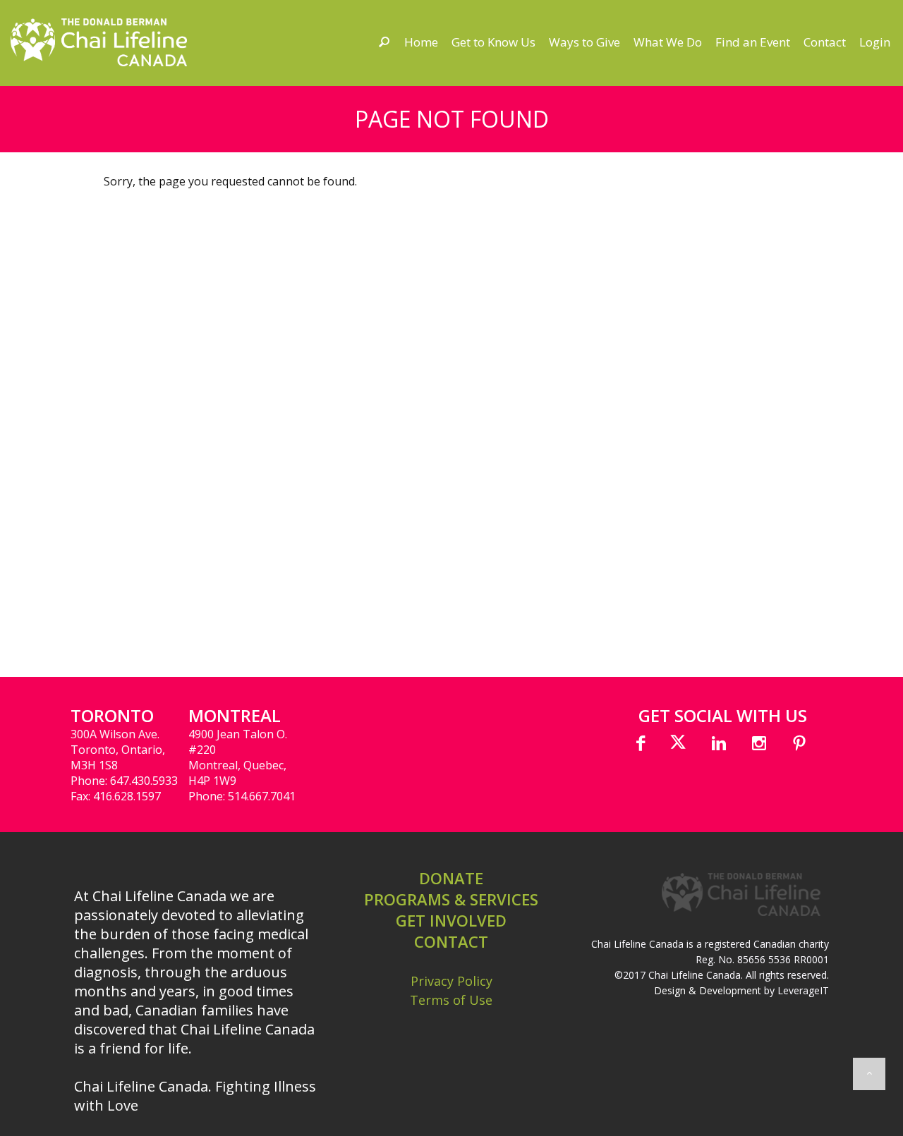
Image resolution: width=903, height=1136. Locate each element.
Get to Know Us (493, 42)
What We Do (668, 42)
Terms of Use (451, 999)
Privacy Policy (451, 980)
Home (421, 42)
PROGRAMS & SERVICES (451, 899)
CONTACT (451, 941)
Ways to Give (584, 42)
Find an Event (752, 42)
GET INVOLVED (451, 920)
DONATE (451, 877)
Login (874, 42)
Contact (825, 42)
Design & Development (707, 990)
